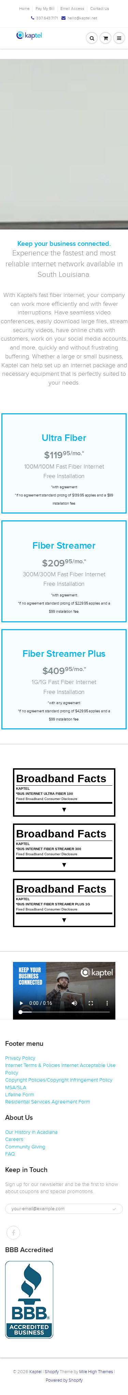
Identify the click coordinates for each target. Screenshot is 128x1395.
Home (24, 8)
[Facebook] (13, 1233)
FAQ (10, 1154)
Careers (14, 1139)
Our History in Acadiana (31, 1132)
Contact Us (99, 8)
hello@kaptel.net (82, 18)
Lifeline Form (19, 1095)
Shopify (52, 1372)
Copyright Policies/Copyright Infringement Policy (58, 1080)
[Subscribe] (114, 1209)
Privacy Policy (20, 1058)
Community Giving (25, 1147)
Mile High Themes (96, 1372)
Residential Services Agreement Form (47, 1102)
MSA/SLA (15, 1087)
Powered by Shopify (64, 1380)
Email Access (72, 8)
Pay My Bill (45, 8)
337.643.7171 (47, 18)
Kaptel (35, 1372)
